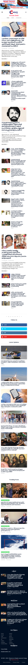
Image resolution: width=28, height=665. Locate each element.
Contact (23, 662)
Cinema (10, 642)
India (2, 636)
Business (11, 637)
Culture (2, 640)
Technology (11, 643)
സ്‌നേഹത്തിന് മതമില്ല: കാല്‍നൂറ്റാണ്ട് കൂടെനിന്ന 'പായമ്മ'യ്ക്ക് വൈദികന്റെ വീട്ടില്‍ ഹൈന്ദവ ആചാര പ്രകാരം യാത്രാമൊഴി (14, 254)
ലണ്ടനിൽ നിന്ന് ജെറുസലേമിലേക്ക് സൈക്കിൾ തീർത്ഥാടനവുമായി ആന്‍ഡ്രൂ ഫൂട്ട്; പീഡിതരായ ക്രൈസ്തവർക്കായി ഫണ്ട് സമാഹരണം (12, 503)
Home (8, 17)
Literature (3, 642)
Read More (4, 58)
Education (11, 639)
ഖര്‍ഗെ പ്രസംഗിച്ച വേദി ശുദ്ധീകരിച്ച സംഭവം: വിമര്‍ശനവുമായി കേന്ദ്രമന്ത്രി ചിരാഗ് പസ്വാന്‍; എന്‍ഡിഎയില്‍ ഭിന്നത (17, 613)
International (3, 637)
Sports (10, 636)
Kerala (2, 635)
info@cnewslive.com (5, 651)
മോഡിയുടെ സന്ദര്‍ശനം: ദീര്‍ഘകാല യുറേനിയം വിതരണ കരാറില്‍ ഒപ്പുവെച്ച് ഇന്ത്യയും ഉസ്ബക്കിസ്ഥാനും (13, 529)
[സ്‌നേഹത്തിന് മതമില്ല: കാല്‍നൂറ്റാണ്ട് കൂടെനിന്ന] (14, 241)
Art (1, 639)
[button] (4, 12)
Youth (10, 640)
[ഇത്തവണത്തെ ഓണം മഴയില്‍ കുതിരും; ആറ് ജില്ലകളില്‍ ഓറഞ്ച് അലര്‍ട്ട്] (6, 286)
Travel (10, 635)
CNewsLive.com (14, 659)
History (10, 633)
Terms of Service (6, 662)
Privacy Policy (16, 662)
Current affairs (4, 643)
